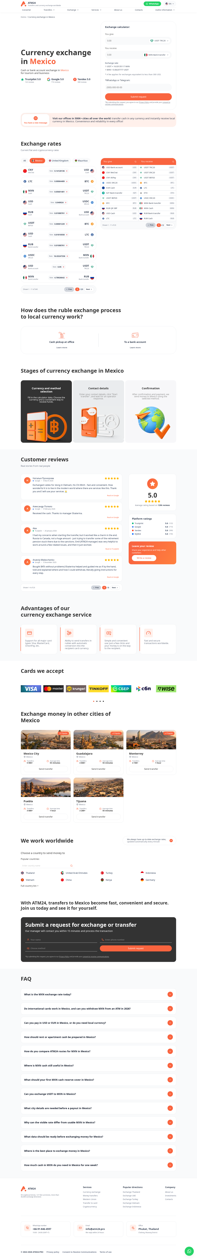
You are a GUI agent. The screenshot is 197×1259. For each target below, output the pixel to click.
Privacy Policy (144, 102)
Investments (170, 1195)
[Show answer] (170, 994)
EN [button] (170, 3)
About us (118, 10)
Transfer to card (90, 1203)
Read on (113, 496)
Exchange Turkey (130, 1199)
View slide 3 (100, 701)
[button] (158, 40)
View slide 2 (96, 701)
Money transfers (90, 1195)
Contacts (139, 10)
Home (23, 17)
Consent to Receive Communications (79, 1252)
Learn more (61, 347)
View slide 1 (93, 701)
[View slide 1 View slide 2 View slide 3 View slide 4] (98, 688)
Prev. (70, 289)
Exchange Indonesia (132, 1206)
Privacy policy (53, 1252)
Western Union (89, 1199)
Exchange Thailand (131, 1192)
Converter (26, 10)
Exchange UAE (129, 1195)
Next (88, 289)
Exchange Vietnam (131, 1203)
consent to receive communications (96, 956)
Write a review (144, 557)
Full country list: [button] (29, 886)
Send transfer (46, 768)
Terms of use (105, 1252)
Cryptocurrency (90, 1206)
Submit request (138, 96)
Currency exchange (91, 1192)
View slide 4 (103, 701)
